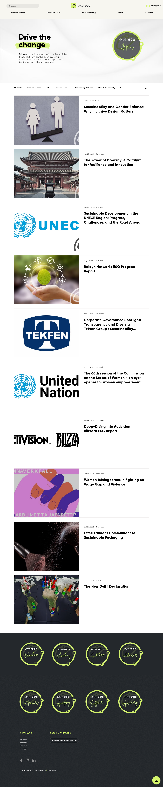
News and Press (34, 88)
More (122, 88)
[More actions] (143, 100)
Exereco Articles (62, 88)
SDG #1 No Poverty (106, 88)
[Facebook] (21, 760)
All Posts (18, 88)
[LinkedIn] (33, 760)
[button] (148, 5)
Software (23, 746)
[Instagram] (27, 760)
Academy (23, 743)
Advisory (23, 740)
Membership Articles (83, 88)
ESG (48, 88)
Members (24, 749)
